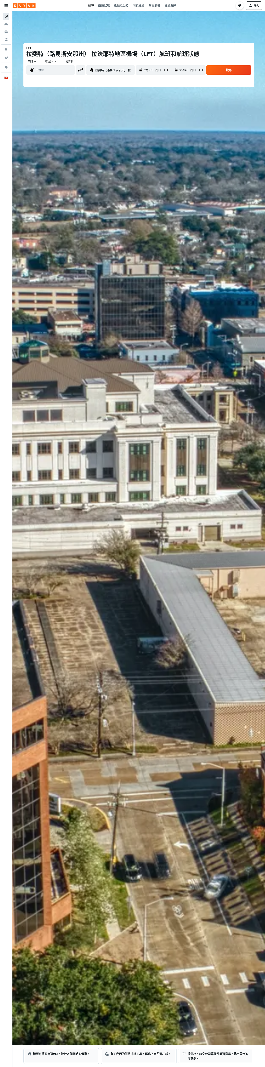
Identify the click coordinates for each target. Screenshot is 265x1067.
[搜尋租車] (6, 31)
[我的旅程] (6, 67)
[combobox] (32, 61)
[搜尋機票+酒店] (6, 39)
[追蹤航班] (6, 57)
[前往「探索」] (6, 49)
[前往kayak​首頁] (24, 5)
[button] (6, 6)
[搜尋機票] (6, 16)
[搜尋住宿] (6, 24)
